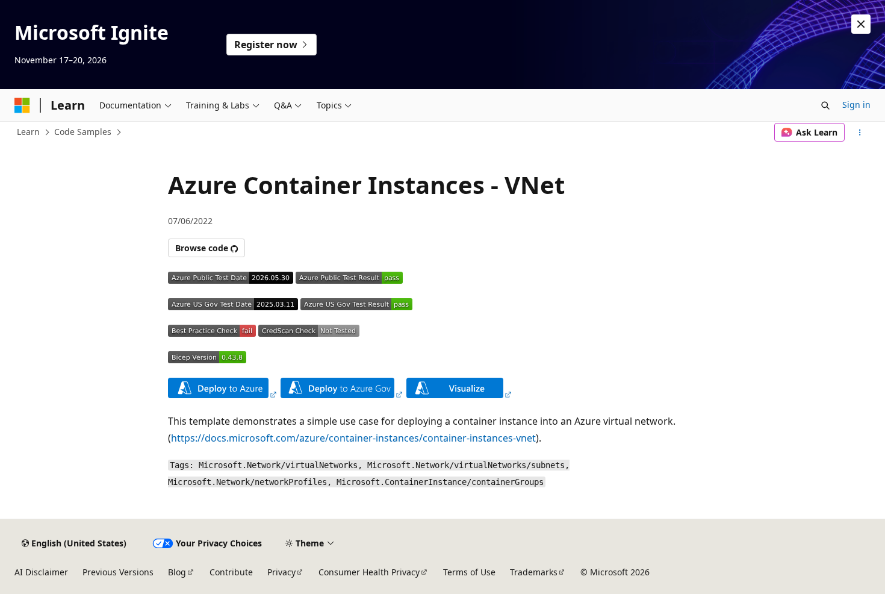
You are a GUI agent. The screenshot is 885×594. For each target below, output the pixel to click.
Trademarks (533, 572)
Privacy (281, 572)
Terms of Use (469, 572)
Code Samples (82, 131)
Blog (177, 572)
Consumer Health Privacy (369, 572)
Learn (28, 131)
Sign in (856, 104)
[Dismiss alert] (861, 24)
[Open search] (825, 105)
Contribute (231, 572)
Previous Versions (118, 572)
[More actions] (860, 132)
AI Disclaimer (41, 572)
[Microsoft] (22, 105)
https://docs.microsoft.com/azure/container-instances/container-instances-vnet (353, 438)
